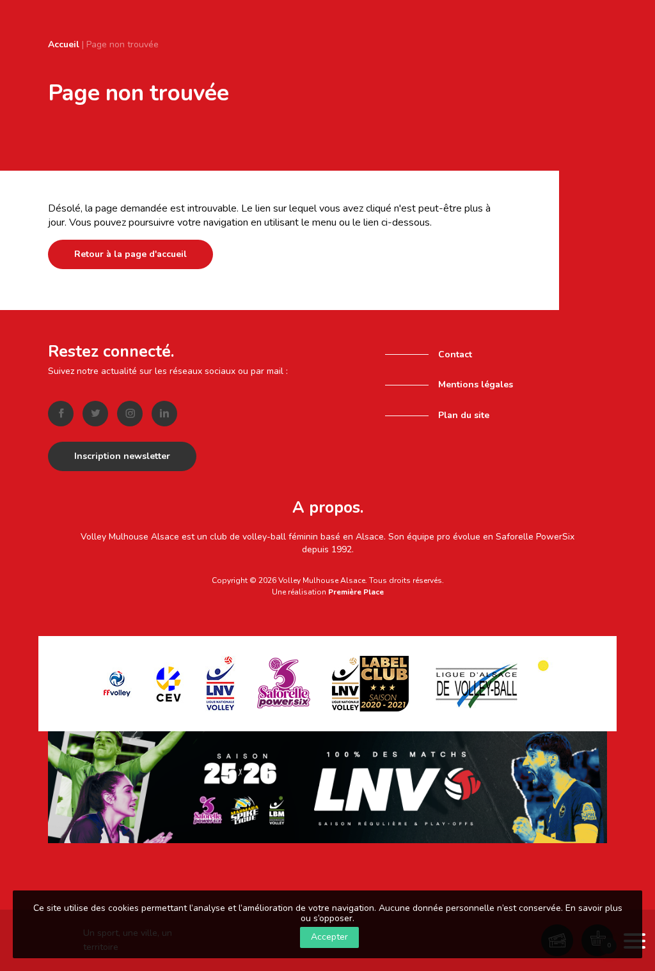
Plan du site (463, 415)
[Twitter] (95, 413)
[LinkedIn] (164, 413)
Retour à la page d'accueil (130, 254)
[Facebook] (61, 413)
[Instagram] (130, 413)
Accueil (63, 44)
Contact (455, 354)
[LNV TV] (327, 787)
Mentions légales (475, 384)
